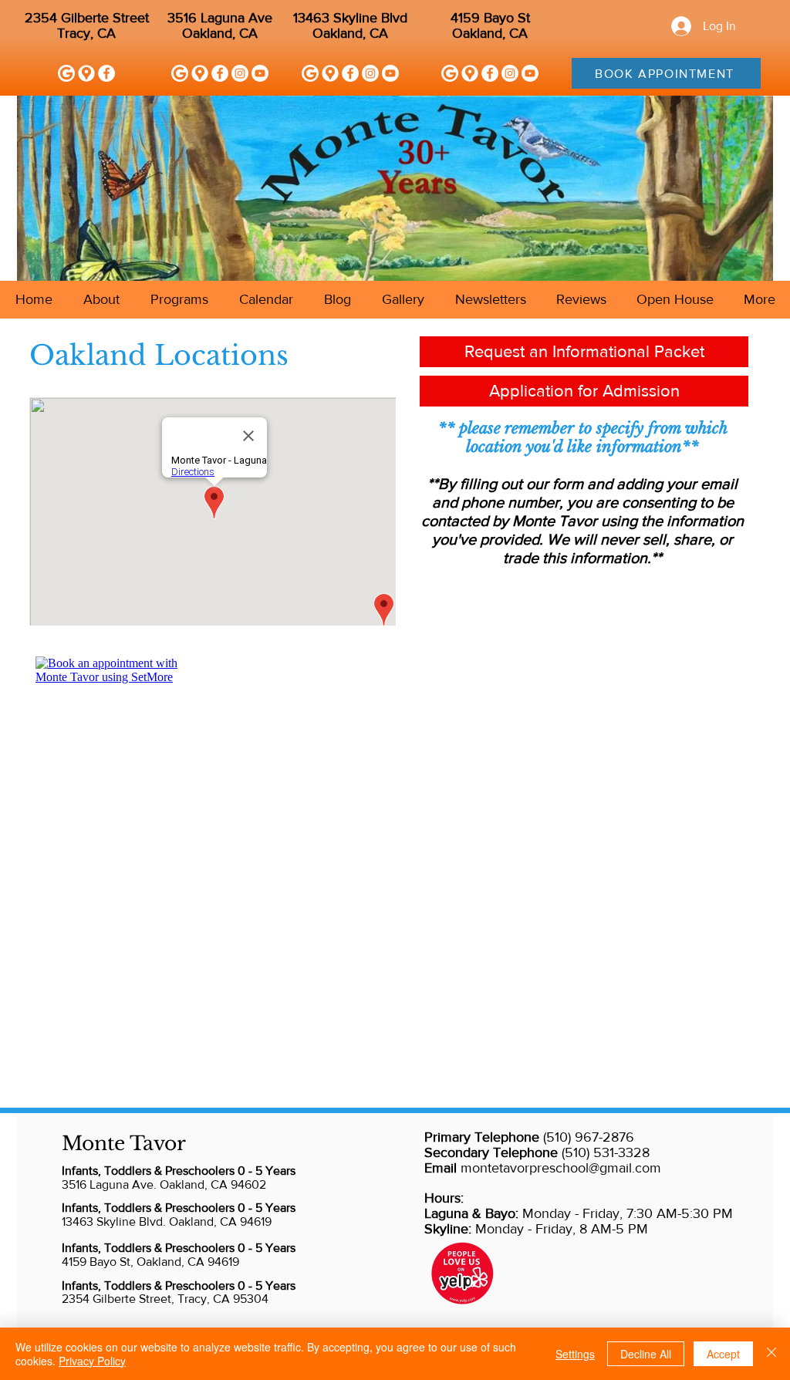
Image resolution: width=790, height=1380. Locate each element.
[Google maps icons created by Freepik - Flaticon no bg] (199, 73)
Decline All (645, 1353)
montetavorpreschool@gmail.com (561, 1168)
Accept (723, 1353)
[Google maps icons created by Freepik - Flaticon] (86, 73)
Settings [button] (575, 1353)
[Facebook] (106, 73)
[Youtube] (260, 73)
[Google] (66, 73)
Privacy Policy (92, 1360)
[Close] (771, 1354)
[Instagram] (239, 73)
